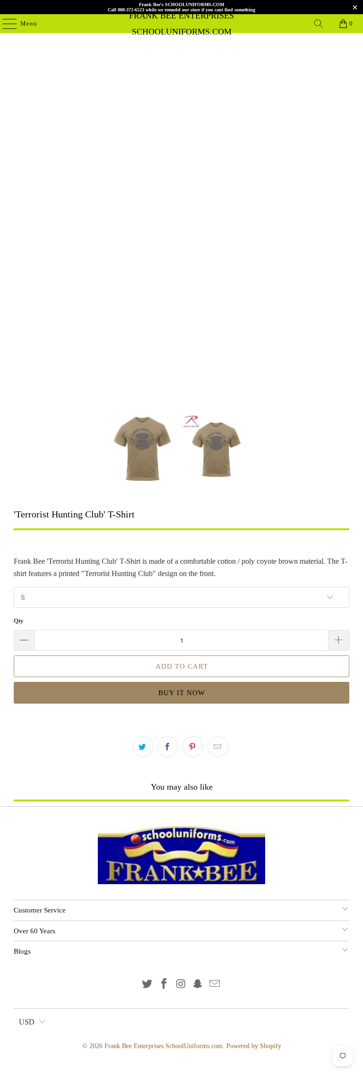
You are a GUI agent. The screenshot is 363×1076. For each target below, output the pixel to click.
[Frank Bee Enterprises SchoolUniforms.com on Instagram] (181, 984)
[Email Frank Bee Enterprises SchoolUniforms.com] (215, 984)
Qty (19, 620)
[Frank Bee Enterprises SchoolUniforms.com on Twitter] (147, 984)
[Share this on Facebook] (167, 746)
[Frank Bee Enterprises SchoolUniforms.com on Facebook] (164, 984)
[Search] (319, 23)
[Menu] (4, 23)
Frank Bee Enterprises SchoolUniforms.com (181, 23)
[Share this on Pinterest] (192, 746)
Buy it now (181, 693)
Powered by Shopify (253, 1046)
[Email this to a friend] (217, 746)
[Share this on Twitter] (142, 746)
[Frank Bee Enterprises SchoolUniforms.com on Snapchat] (198, 984)
